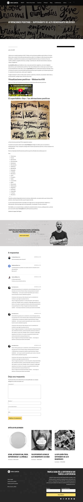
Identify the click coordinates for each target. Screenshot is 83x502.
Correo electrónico (12, 406)
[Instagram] (63, 498)
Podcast (46, 2)
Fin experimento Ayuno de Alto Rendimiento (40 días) (40, 455)
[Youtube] (60, 498)
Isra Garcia (14, 287)
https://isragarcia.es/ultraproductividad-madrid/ (22, 337)
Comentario (11, 384)
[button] (74, 2)
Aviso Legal (10, 479)
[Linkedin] (69, 498)
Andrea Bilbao (15, 277)
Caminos (39, 2)
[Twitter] (66, 498)
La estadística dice (12, 65)
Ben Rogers (19, 211)
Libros (64, 2)
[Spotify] (74, 498)
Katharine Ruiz (15, 265)
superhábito (30, 68)
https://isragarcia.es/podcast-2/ (18, 300)
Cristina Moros (15, 257)
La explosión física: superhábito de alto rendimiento (62, 456)
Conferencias (58, 2)
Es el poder (21, 208)
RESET (22, 2)
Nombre (10, 401)
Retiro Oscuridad (31, 2)
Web (9, 412)
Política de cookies (12, 481)
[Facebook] (71, 498)
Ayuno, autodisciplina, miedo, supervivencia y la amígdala (18, 455)
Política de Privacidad (13, 483)
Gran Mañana (28, 144)
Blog (51, 2)
